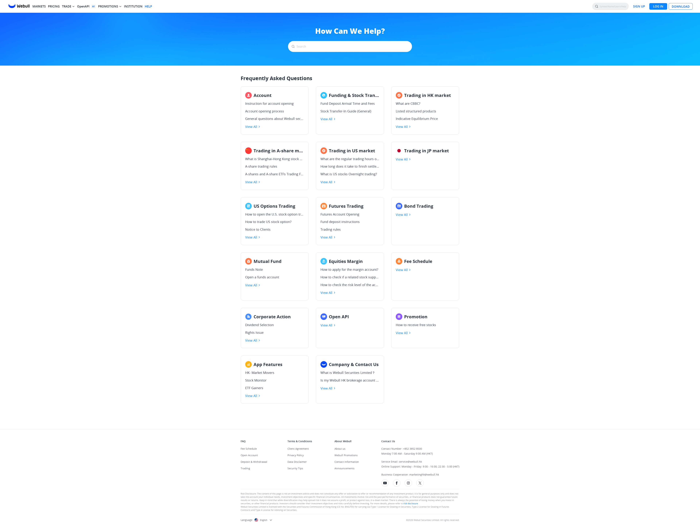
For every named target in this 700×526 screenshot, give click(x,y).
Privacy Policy (295, 455)
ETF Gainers (254, 388)
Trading (245, 468)
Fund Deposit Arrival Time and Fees (347, 104)
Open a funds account (262, 277)
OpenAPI (83, 6)
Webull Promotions (346, 455)
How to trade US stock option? (268, 222)
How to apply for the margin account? (349, 270)
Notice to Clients (258, 230)
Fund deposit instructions (340, 222)
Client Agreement (298, 448)
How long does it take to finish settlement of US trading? (349, 167)
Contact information (347, 462)
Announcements (345, 468)
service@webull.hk (410, 461)
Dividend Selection (259, 325)
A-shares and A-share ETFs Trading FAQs (274, 174)
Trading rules (330, 230)
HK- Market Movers (259, 373)
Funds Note (254, 270)
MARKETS (39, 6)
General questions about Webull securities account (274, 119)
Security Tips (295, 468)
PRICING (54, 6)
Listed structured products (416, 111)
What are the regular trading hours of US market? (349, 159)
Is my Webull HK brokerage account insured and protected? (349, 380)
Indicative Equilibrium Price (417, 119)
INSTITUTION (133, 6)
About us (340, 448)
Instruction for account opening (269, 104)
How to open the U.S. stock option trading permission (274, 214)
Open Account (249, 455)
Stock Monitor (256, 380)
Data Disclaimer (297, 462)
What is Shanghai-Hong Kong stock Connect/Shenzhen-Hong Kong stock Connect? (274, 159)
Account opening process (264, 111)
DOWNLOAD (681, 7)
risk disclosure (410, 503)
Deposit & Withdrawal (254, 462)
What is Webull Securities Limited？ (347, 373)
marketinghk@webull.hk (424, 474)
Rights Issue (254, 333)
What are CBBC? (408, 104)
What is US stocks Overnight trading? (348, 174)
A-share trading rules (261, 167)
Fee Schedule (249, 448)
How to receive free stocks (416, 325)
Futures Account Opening (339, 214)
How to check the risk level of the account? (349, 285)
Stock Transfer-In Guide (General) (345, 111)
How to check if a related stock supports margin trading (349, 277)
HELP (148, 6)
